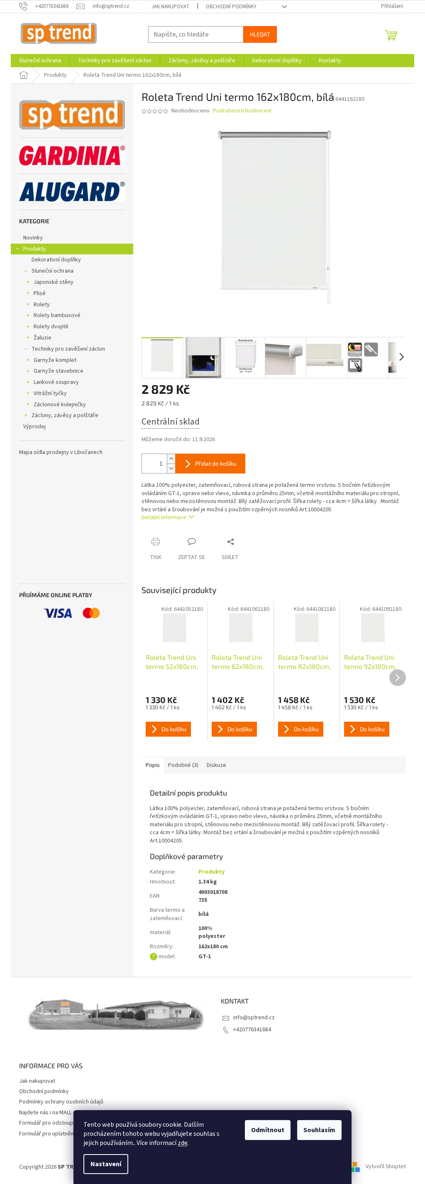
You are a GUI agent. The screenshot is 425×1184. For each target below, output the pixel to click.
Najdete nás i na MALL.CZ (49, 1112)
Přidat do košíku (216, 463)
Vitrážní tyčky (50, 393)
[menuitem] (40, 60)
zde (183, 1142)
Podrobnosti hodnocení (242, 111)
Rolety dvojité (51, 326)
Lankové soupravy (56, 382)
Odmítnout (267, 1130)
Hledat (260, 34)
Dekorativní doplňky (56, 260)
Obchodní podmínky (231, 6)
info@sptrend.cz (254, 1017)
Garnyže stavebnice (58, 371)
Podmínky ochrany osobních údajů (61, 1102)
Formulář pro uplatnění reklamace (61, 1134)
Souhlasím (319, 1130)
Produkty (34, 249)
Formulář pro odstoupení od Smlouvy (65, 1123)
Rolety (42, 304)
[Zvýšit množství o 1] (171, 459)
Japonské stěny (53, 282)
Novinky (33, 238)
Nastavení (105, 1164)
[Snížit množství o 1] (171, 468)
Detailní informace (164, 517)
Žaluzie (42, 338)
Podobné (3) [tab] (183, 765)
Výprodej (34, 426)
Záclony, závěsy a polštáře (65, 415)
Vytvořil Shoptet (386, 1167)
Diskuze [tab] (216, 765)
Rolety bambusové (57, 315)
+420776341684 (252, 1029)
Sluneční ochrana (52, 271)
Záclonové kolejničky (60, 404)
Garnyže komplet (55, 360)
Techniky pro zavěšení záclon (68, 349)
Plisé (40, 293)
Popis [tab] (153, 765)
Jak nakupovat (170, 6)
